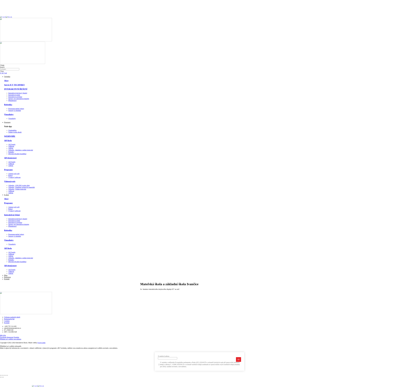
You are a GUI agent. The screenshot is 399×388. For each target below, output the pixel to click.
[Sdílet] (3, 375)
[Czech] (3, 17)
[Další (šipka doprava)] (3, 377)
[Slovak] (9, 17)
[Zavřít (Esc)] (1, 375)
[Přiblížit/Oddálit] (7, 375)
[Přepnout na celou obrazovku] (5, 375)
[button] (3, 335)
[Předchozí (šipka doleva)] (1, 377)
